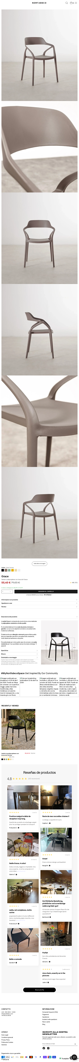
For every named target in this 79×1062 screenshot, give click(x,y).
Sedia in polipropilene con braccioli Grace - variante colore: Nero (2, 759)
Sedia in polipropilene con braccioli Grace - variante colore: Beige (10, 759)
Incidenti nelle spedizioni (49, 1019)
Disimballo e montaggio (9, 657)
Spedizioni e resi (6, 603)
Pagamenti (45, 1014)
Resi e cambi (46, 1022)
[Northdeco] (39, 3)
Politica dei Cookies (7, 1042)
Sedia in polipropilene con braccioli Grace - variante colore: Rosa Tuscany (4, 759)
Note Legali (4, 1035)
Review (3, 607)
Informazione (48, 1009)
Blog (43, 1024)
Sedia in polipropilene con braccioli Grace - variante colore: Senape (8, 759)
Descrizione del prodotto (9, 617)
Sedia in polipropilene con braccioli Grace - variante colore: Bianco (13, 759)
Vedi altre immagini (39, 563)
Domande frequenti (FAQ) (50, 1012)
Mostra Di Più (21, 871)
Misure (3, 654)
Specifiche (4, 650)
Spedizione (45, 1017)
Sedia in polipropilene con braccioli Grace (10, 754)
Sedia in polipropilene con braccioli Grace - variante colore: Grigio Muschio (6, 759)
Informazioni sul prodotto (9, 600)
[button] (10, 687)
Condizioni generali (7, 1037)
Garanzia (4, 1044)
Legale (4, 1032)
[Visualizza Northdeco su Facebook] (43, 1048)
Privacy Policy (5, 1040)
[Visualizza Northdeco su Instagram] (48, 1048)
